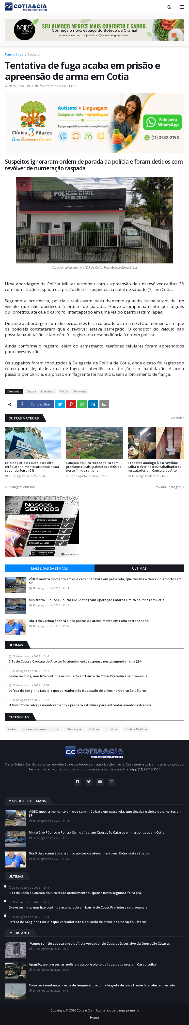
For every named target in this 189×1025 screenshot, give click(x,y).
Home (94, 1017)
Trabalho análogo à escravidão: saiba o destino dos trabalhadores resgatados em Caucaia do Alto (154, 467)
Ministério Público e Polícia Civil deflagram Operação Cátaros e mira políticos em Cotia (96, 600)
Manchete (47, 391)
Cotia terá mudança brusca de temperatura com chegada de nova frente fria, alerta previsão (102, 985)
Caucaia (33, 54)
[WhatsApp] (82, 404)
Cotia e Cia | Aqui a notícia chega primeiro (108, 1010)
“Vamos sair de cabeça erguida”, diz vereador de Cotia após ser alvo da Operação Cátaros (99, 944)
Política (112, 729)
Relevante (80, 391)
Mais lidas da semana (49, 568)
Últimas (139, 568)
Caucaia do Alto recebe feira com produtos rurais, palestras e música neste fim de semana (93, 467)
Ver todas (177, 418)
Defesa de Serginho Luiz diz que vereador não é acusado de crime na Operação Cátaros (77, 691)
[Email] (104, 404)
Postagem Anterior (21, 487)
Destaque (74, 729)
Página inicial (14, 54)
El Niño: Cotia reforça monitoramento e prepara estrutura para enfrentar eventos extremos (79, 705)
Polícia (64, 391)
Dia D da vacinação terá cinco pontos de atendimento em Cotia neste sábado (89, 621)
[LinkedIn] (93, 404)
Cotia (12, 729)
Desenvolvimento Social (41, 729)
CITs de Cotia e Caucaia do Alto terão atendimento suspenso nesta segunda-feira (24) (32, 467)
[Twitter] (60, 404)
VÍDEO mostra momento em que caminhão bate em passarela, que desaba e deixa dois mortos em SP (105, 581)
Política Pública (136, 729)
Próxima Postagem (168, 487)
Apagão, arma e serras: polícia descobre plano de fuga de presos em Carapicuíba (92, 965)
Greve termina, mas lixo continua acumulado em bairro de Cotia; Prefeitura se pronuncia (77, 676)
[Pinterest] (71, 404)
